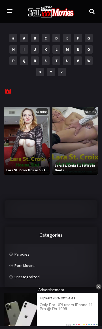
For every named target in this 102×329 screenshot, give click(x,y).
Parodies (21, 254)
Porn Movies (24, 265)
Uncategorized (27, 276)
